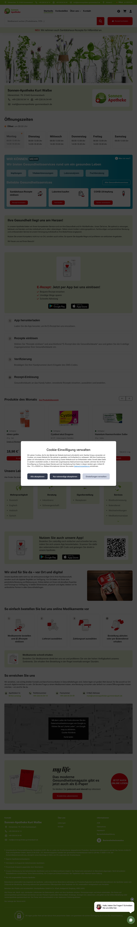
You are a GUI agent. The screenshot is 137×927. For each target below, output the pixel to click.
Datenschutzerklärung (82, 466)
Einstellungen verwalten (96, 476)
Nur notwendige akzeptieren (65, 476)
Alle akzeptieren (37, 476)
